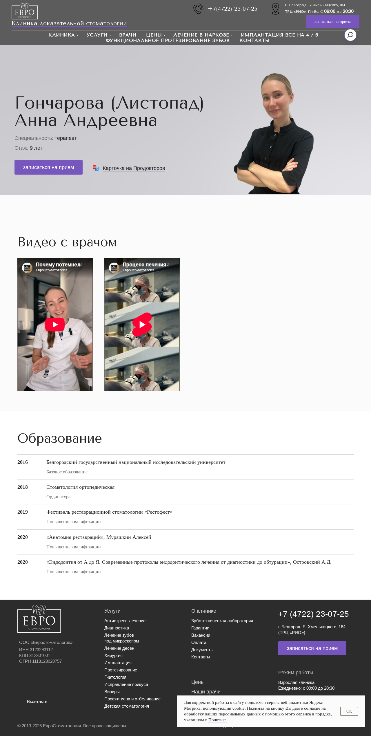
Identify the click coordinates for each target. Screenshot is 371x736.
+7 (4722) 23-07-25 (313, 613)
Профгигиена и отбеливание (132, 698)
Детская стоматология (126, 706)
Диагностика (116, 627)
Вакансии (200, 635)
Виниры (112, 691)
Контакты (254, 40)
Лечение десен (119, 648)
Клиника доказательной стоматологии (69, 23)
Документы (202, 649)
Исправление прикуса (126, 684)
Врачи (128, 35)
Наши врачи (206, 692)
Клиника (61, 35)
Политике (217, 719)
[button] (332, 21)
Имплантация (118, 662)
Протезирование (120, 669)
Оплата (198, 642)
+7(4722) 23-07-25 (232, 9)
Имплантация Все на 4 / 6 (279, 35)
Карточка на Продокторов (134, 168)
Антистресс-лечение (125, 620)
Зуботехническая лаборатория (222, 620)
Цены (154, 35)
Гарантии (200, 627)
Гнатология (115, 677)
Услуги (97, 35)
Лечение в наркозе (201, 35)
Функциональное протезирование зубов (168, 40)
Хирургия (113, 655)
